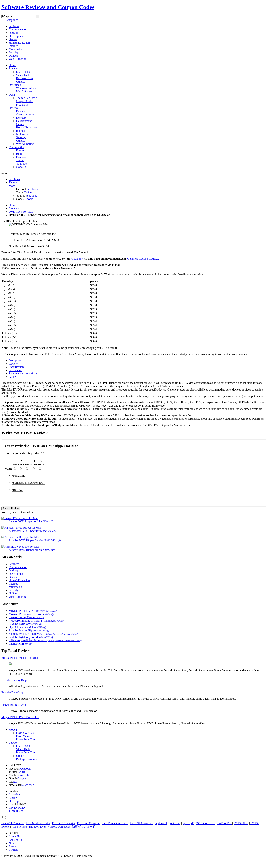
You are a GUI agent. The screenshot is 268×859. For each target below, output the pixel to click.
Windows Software (27, 88)
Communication (18, 29)
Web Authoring (17, 58)
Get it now (77, 258)
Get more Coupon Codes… (143, 258)
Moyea (13, 729)
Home (12, 65)
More (12, 185)
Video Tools (23, 75)
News (12, 843)
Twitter (20, 160)
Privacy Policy (17, 807)
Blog (19, 153)
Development (16, 36)
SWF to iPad (224, 823)
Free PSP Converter (141, 823)
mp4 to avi (161, 823)
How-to (13, 107)
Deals (12, 94)
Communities (16, 147)
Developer (15, 801)
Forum (20, 150)
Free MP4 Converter (38, 823)
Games (13, 39)
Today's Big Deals (26, 97)
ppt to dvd (174, 823)
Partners (13, 849)
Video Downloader (59, 826)
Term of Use (16, 810)
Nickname (18, 475)
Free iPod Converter (88, 823)
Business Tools (24, 78)
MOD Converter (205, 823)
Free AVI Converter (12, 823)
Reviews (14, 68)
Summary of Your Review (27, 482)
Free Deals (22, 104)
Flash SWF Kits (25, 732)
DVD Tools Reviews (21, 211)
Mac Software (24, 91)
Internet (13, 45)
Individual (14, 794)
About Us (14, 836)
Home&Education (19, 42)
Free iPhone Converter (115, 823)
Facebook (21, 157)
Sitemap (13, 846)
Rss (15, 781)
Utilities (13, 55)
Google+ (21, 166)
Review (17, 489)
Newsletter (27, 784)
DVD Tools (23, 71)
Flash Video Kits (25, 736)
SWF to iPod (241, 823)
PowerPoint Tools (26, 739)
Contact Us (15, 839)
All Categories (9, 20)
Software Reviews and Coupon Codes (47, 7)
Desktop (13, 32)
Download (15, 84)
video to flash (19, 826)
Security (13, 52)
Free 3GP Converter (63, 823)
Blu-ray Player (37, 826)
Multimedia (15, 49)
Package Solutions (26, 759)
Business (14, 26)
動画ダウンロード (83, 826)
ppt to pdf (188, 823)
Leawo (13, 742)
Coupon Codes (24, 101)
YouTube (21, 163)
